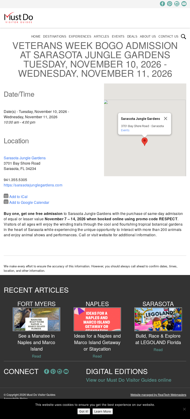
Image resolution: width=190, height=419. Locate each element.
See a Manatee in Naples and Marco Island (36, 342)
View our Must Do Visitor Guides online (128, 379)
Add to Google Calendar (29, 202)
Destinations (54, 36)
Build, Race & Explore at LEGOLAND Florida (158, 338)
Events (118, 36)
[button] (145, 141)
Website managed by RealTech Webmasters (158, 395)
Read (36, 356)
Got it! (83, 411)
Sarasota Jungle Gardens (25, 157)
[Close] (165, 118)
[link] (183, 36)
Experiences (80, 36)
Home (36, 36)
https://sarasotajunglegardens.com (33, 185)
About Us (148, 36)
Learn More (102, 411)
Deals (132, 36)
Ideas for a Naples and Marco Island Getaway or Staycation (97, 342)
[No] (184, 409)
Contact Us (168, 36)
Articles (101, 36)
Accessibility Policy (16, 398)
